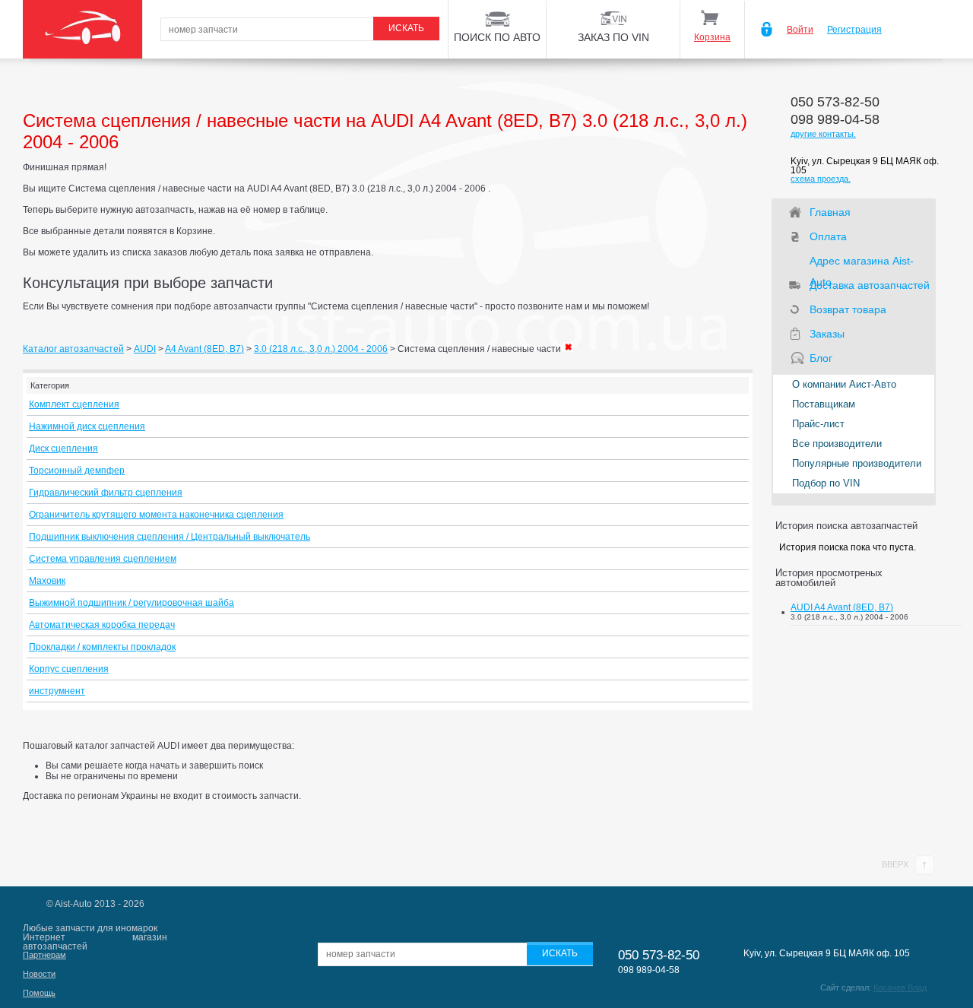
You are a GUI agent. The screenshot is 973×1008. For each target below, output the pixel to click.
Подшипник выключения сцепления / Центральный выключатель (169, 536)
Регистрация (854, 29)
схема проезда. (821, 178)
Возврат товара (848, 309)
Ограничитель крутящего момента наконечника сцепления (156, 514)
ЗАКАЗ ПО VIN (613, 37)
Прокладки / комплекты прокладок (102, 647)
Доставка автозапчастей (870, 285)
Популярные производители (856, 463)
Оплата (828, 236)
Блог (821, 358)
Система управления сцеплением (102, 558)
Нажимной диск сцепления (87, 426)
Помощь (39, 992)
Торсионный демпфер (77, 470)
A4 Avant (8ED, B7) (204, 349)
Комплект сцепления (74, 404)
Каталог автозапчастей (73, 349)
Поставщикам (823, 404)
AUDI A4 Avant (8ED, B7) (842, 607)
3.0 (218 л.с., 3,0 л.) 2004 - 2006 (321, 349)
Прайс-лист (818, 424)
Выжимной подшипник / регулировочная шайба (131, 603)
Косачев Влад (900, 987)
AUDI (145, 349)
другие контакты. (823, 133)
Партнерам (44, 954)
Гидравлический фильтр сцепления (105, 492)
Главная (830, 212)
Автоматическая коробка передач (102, 625)
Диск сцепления (63, 448)
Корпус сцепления (69, 669)
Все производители (837, 443)
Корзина (712, 37)
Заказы (827, 334)
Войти (800, 29)
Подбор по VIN (826, 483)
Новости (39, 973)
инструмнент (57, 691)
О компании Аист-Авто (844, 384)
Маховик (47, 580)
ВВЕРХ (896, 864)
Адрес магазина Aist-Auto (862, 263)
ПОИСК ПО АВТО (497, 37)
